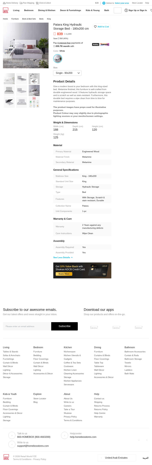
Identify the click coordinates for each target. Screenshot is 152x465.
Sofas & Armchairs (11, 355)
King (49, 19)
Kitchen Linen (70, 370)
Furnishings (8, 359)
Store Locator (39, 398)
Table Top (98, 362)
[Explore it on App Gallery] (138, 327)
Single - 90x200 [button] (64, 73)
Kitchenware (69, 351)
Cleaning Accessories (74, 373)
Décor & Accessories (12, 373)
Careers (67, 406)
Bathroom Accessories (135, 351)
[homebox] (7, 10)
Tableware (99, 366)
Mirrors (128, 366)
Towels (128, 362)
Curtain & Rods (132, 355)
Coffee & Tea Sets (72, 362)
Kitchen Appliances (72, 381)
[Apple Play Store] (94, 327)
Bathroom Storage (133, 359)
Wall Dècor (8, 366)
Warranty (98, 416)
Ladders (128, 370)
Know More (64, 274)
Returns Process (102, 406)
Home (5, 19)
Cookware (68, 366)
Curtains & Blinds (102, 355)
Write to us (69, 402)
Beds (41, 19)
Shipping (98, 402)
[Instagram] (146, 439)
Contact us (99, 398)
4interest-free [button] (64, 43)
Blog (35, 402)
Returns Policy (101, 409)
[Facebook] (138, 439)
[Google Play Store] (116, 327)
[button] (101, 27)
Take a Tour (69, 409)
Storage (6, 377)
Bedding (37, 355)
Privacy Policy (70, 416)
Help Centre (99, 413)
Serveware (69, 384)
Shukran (68, 413)
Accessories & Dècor (43, 373)
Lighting (6, 370)
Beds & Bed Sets (29, 19)
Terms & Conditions (73, 420)
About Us (68, 398)
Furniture (15, 19)
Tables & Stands (10, 351)
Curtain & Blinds (10, 362)
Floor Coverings (40, 359)
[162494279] (57, 58)
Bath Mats (129, 373)
